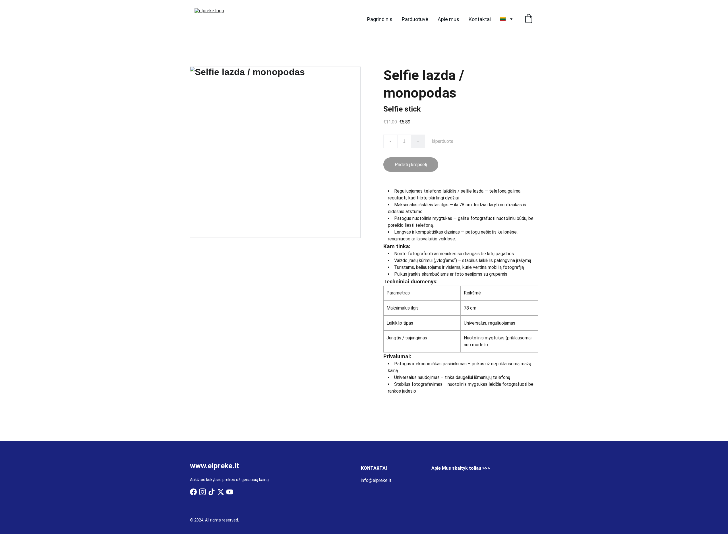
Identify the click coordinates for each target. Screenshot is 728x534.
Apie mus (448, 19)
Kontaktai (480, 19)
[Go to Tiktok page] (211, 491)
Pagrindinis (379, 19)
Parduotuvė (415, 19)
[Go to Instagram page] (202, 491)
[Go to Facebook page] (193, 491)
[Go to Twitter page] (220, 491)
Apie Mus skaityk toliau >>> (460, 468)
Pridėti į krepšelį (411, 164)
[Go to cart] (528, 19)
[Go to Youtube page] (229, 491)
